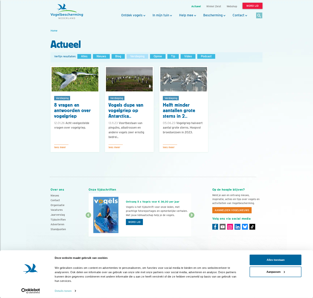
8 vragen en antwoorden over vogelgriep (72, 110)
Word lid (134, 222)
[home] (67, 11)
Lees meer (60, 147)
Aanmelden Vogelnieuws (232, 210)
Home (54, 30)
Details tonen (63, 290)
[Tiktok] (252, 227)
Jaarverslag (58, 214)
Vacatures (57, 209)
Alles (84, 56)
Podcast (206, 56)
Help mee (186, 15)
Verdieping (137, 56)
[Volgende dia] (191, 226)
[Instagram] (230, 227)
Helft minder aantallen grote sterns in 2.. (179, 110)
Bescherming (213, 15)
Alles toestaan (276, 259)
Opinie (158, 56)
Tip (173, 56)
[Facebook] (215, 227)
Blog (118, 56)
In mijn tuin (161, 15)
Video (188, 56)
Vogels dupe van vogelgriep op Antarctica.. (125, 110)
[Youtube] (223, 227)
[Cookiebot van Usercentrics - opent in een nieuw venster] (31, 291)
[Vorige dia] (88, 226)
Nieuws (101, 56)
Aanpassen (273, 271)
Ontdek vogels (132, 15)
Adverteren (57, 224)
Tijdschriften (58, 219)
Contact (238, 15)
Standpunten (58, 229)
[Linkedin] (237, 227)
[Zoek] (259, 16)
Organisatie (57, 205)
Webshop (232, 6)
